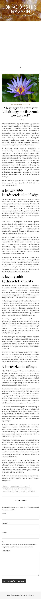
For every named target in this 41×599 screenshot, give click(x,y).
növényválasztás (26, 489)
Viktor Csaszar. (29, 595)
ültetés (16, 491)
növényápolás (7, 489)
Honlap (4, 532)
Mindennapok (16, 105)
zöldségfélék (31, 491)
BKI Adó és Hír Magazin (20, 9)
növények (16, 489)
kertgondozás (15, 486)
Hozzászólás (6, 551)
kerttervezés (25, 486)
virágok (23, 491)
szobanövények (7, 491)
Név (4, 513)
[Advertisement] (20, 42)
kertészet (5, 486)
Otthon (26, 105)
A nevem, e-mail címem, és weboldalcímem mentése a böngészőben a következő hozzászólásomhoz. (19, 546)
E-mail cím (6, 523)
